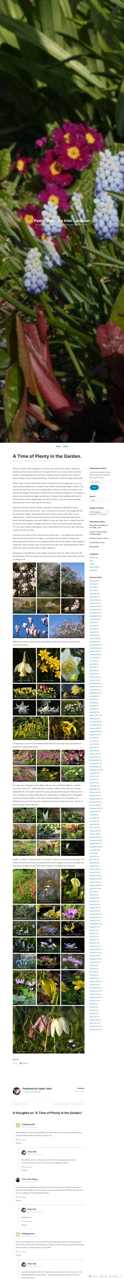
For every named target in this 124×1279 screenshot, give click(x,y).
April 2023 (93, 709)
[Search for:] (100, 500)
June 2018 (93, 895)
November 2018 (94, 879)
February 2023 (94, 715)
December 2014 (94, 1026)
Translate (104, 514)
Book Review (94, 557)
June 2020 (93, 818)
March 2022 (93, 751)
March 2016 (93, 978)
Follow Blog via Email (98, 468)
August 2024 (94, 658)
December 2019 (94, 837)
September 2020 (95, 808)
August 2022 (94, 735)
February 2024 (94, 677)
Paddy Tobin (19, 461)
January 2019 (94, 872)
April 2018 (93, 901)
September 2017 (95, 924)
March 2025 (93, 635)
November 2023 (94, 686)
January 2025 (94, 642)
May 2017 (93, 936)
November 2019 (94, 840)
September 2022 (95, 731)
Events (92, 561)
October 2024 (94, 651)
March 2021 (93, 789)
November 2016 (94, 952)
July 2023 (93, 699)
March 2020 (93, 827)
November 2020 (94, 802)
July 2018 (93, 892)
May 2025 (93, 629)
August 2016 (94, 962)
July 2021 (93, 776)
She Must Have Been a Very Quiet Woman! (68, 1104)
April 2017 (93, 940)
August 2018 (94, 888)
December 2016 (94, 949)
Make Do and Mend (20, 1104)
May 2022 (93, 744)
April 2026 (93, 594)
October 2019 (94, 843)
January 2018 (94, 911)
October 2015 (94, 994)
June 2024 (93, 664)
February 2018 (94, 908)
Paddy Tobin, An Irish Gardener (62, 220)
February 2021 (94, 792)
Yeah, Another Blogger (30, 1179)
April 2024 (93, 670)
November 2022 (94, 725)
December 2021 (94, 760)
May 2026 (93, 590)
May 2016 (93, 972)
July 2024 (93, 661)
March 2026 (93, 597)
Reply (19, 1143)
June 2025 (93, 626)
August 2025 (94, 619)
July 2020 (93, 815)
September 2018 (95, 885)
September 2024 (95, 654)
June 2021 (93, 779)
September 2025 (95, 616)
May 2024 (93, 667)
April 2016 (93, 975)
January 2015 (94, 1023)
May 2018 (93, 898)
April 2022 (93, 747)
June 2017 (93, 933)
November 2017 (94, 917)
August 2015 (94, 1000)
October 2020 (94, 805)
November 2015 (94, 991)
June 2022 (93, 741)
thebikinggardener (28, 1233)
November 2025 (94, 610)
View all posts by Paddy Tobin (31, 1092)
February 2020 (94, 831)
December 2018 (94, 875)
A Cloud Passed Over (97, 542)
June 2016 (93, 968)
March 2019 (93, 866)
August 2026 (94, 581)
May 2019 (93, 859)
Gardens (92, 564)
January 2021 (94, 795)
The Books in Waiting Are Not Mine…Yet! (99, 526)
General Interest (32, 461)
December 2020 (94, 799)
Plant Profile (93, 570)
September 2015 (95, 997)
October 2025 (94, 613)
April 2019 (93, 863)
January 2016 (94, 985)
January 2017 (94, 946)
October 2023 (94, 690)
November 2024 (94, 648)
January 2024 (94, 680)
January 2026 (94, 603)
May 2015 (93, 1010)
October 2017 (94, 920)
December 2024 (94, 645)
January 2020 (94, 834)
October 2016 (94, 956)
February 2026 (94, 600)
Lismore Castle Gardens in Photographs (98, 533)
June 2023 (93, 702)
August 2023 (94, 696)
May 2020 (93, 821)
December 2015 (94, 988)
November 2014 (94, 1029)
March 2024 (93, 674)
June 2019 (93, 856)
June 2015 (93, 1007)
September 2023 (95, 693)
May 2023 (93, 706)
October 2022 (94, 728)
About (65, 446)
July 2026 (93, 584)
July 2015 (93, 1004)
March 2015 (93, 1016)
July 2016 (93, 965)
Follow (94, 487)
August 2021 (94, 773)
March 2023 (93, 712)
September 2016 (95, 959)
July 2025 (93, 622)
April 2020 (93, 824)
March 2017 (93, 943)
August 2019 (94, 850)
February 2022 (94, 754)
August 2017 (94, 927)
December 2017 (94, 914)
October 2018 (94, 882)
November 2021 (94, 763)
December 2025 (94, 606)
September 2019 (95, 847)
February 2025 (94, 638)
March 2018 (93, 904)
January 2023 (94, 718)
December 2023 (94, 683)
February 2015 (94, 1020)
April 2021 (93, 786)
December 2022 (94, 722)
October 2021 (94, 767)
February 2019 (94, 869)
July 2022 (93, 738)
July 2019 (93, 853)
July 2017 (93, 930)
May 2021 (93, 783)
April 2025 (93, 632)
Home (58, 446)
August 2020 (94, 811)
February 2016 (94, 981)
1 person (24, 1139)
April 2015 (93, 1013)
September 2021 (95, 770)
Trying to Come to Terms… (99, 538)
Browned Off (94, 546)
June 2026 (93, 587)
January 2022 (94, 757)
